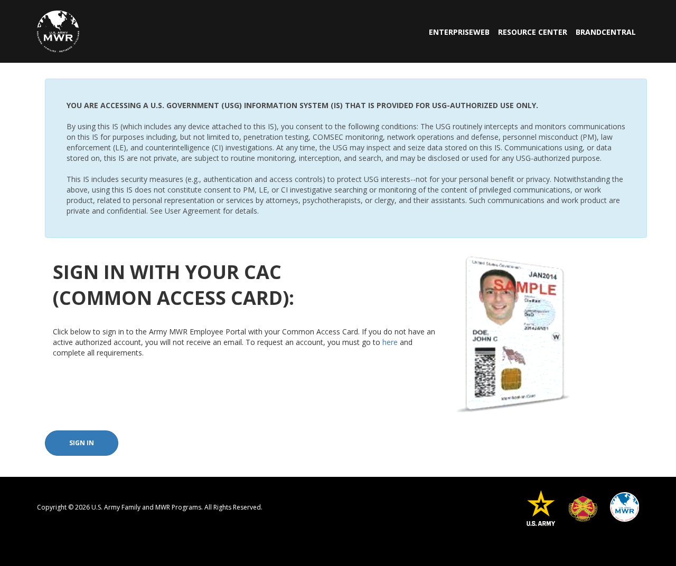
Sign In (81, 442)
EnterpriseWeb (459, 32)
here (390, 342)
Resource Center (532, 32)
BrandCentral (606, 32)
